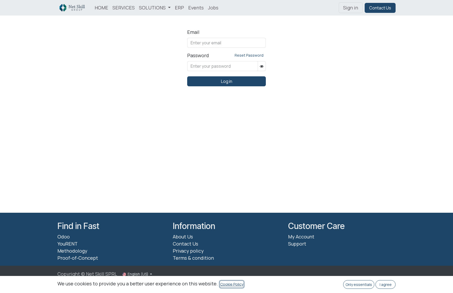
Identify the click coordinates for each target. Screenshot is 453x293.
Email (193, 32)
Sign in (350, 7)
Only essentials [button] (359, 284)
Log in (226, 81)
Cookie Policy (231, 284)
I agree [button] (386, 284)
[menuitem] (101, 7)
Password (198, 55)
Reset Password (249, 55)
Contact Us (380, 8)
